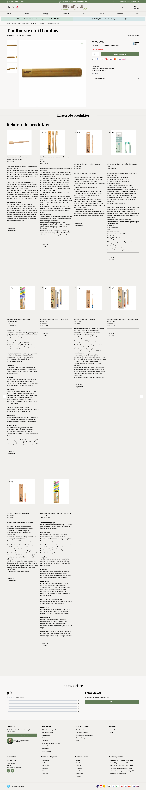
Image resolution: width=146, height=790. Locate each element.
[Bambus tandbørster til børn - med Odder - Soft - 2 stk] (56, 301)
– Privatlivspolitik (45, 735)
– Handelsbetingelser (47, 732)
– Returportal (44, 740)
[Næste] (141, 396)
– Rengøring (44, 773)
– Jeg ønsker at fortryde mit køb (50, 743)
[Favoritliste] (123, 7)
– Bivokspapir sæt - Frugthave (117, 773)
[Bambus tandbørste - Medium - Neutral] (90, 146)
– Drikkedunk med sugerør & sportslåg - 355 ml (122, 771)
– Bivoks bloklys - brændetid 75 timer (120, 763)
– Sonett (77, 771)
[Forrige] (4, 396)
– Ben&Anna (78, 768)
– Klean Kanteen (79, 763)
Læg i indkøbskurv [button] (120, 54)
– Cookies (43, 738)
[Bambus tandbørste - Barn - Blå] (90, 301)
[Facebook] (8, 770)
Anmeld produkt (112, 702)
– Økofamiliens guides (81, 732)
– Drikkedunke (45, 760)
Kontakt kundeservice (22, 735)
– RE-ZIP (77, 740)
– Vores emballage (80, 738)
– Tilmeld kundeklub (114, 730)
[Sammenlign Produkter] (128, 7)
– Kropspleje (44, 768)
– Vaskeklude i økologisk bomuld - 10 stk (120, 768)
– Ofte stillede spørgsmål (48, 730)
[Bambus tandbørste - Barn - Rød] (23, 495)
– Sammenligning (46, 751)
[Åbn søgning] (13, 7)
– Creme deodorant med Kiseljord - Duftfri (121, 760)
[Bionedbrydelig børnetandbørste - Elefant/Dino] (56, 495)
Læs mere (95, 74)
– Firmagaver (44, 749)
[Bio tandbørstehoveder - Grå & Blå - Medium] (123, 146)
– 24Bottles (78, 776)
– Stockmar (78, 765)
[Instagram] (12, 770)
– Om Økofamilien (80, 730)
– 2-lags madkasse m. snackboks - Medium (121, 765)
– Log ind (111, 732)
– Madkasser (44, 763)
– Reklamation (45, 746)
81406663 (19, 742)
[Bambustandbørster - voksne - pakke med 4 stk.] (56, 142)
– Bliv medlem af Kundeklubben (84, 735)
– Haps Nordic (79, 773)
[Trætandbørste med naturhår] (23, 142)
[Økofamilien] (73, 7)
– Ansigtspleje (45, 765)
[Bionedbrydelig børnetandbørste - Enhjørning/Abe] (23, 301)
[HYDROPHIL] (135, 45)
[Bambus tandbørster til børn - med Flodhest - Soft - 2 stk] (123, 301)
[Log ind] (8, 7)
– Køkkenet (44, 771)
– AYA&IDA (78, 760)
